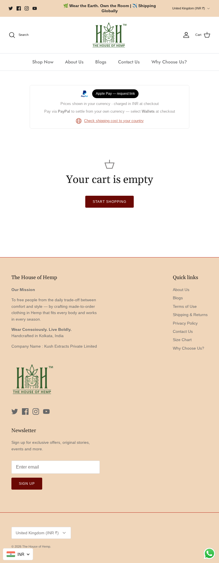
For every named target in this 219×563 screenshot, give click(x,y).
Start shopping (109, 202)
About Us (74, 62)
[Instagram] (27, 8)
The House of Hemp (36, 546)
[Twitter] (11, 8)
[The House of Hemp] (109, 35)
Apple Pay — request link (115, 94)
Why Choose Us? (169, 62)
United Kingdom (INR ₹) (188, 8)
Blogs (100, 62)
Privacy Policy (185, 323)
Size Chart (182, 339)
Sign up (27, 484)
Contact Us (129, 62)
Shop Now (42, 62)
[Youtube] (35, 8)
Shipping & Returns (190, 314)
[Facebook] (19, 8)
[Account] (186, 35)
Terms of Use (185, 306)
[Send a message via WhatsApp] (209, 553)
